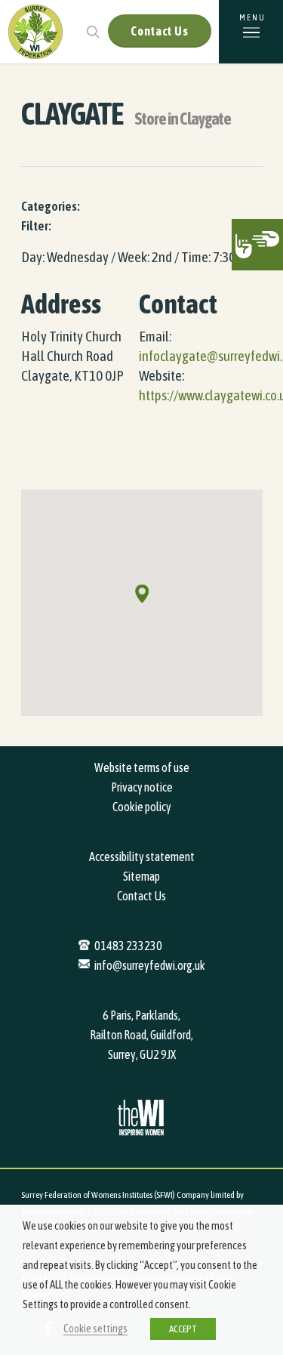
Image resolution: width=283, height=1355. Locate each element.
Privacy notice (142, 787)
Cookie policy (141, 806)
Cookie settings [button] (95, 1328)
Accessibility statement (142, 856)
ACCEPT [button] (183, 1329)
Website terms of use (141, 767)
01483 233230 (128, 945)
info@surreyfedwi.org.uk (149, 965)
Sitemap (141, 876)
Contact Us (160, 31)
